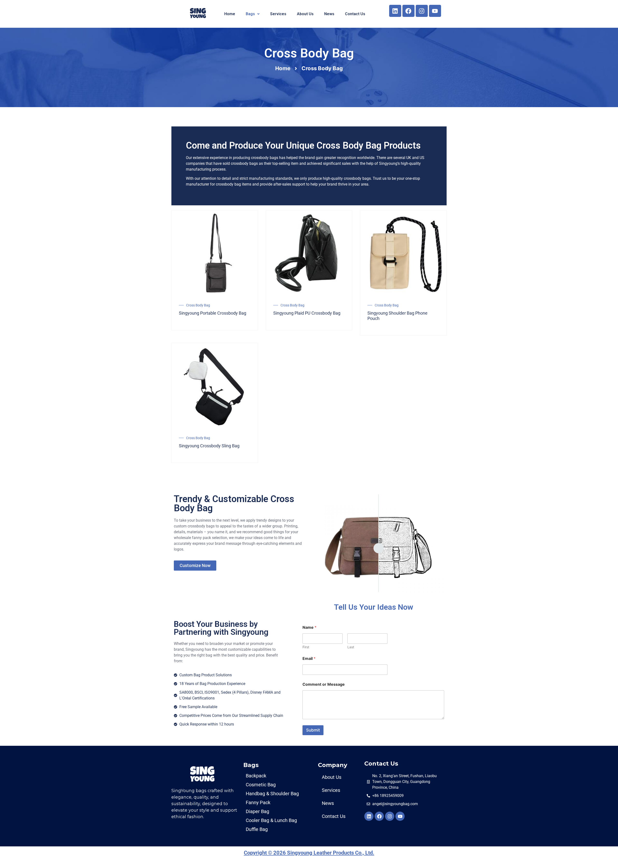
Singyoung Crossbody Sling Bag (209, 445)
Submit (313, 730)
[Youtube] (435, 11)
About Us (305, 14)
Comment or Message (323, 684)
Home (229, 14)
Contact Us (355, 14)
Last (350, 647)
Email (309, 658)
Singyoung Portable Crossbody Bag (212, 313)
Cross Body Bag (198, 305)
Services (278, 14)
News (329, 14)
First (305, 647)
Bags (250, 14)
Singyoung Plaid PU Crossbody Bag (306, 313)
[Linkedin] (395, 11)
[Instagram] (422, 11)
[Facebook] (408, 11)
